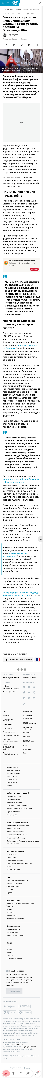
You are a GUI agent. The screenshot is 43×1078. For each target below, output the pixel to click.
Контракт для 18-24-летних (17, 835)
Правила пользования (11, 736)
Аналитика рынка (13, 929)
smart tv (9, 1012)
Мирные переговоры (14, 802)
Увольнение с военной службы (18, 825)
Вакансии (26, 736)
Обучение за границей (15, 918)
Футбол (18, 10)
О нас (5, 711)
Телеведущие (7, 728)
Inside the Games (19, 39)
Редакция (6, 715)
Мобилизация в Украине (17, 822)
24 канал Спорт (8, 10)
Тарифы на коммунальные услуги (19, 864)
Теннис (9, 952)
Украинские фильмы (14, 883)
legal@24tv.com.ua (29, 1047)
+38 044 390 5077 (29, 678)
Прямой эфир (12, 776)
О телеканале (7, 724)
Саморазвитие (12, 915)
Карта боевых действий (15, 799)
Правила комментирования (29, 722)
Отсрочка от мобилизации (16, 838)
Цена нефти (11, 854)
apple (25, 1006)
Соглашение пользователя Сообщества (28, 717)
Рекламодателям (9, 732)
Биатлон (10, 955)
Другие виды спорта (14, 958)
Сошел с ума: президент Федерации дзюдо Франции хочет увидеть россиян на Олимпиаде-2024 (31, 10)
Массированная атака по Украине (19, 809)
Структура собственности (28, 741)
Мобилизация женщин (15, 832)
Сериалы (10, 893)
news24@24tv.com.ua (11, 678)
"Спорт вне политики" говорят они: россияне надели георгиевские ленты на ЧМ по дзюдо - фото (21, 182)
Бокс (8, 946)
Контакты (26, 732)
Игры (25, 753)
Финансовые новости (15, 860)
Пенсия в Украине (13, 870)
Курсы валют (11, 857)
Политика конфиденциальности (10, 740)
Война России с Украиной (18, 793)
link (24, 687)
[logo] (15, 3)
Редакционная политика (8, 720)
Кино (9, 877)
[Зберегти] (37, 45)
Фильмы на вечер (13, 887)
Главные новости (13, 770)
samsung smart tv (25, 1012)
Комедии (10, 890)
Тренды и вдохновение (15, 935)
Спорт (9, 943)
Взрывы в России (13, 812)
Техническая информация (27, 728)
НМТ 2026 (10, 912)
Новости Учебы (13, 900)
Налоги (9, 867)
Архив (25, 745)
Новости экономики (15, 851)
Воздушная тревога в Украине (18, 805)
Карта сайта (27, 749)
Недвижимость (13, 926)
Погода (9, 786)
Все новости (12, 767)
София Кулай (13, 35)
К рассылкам (14, 991)
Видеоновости (12, 779)
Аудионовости (12, 783)
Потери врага (12, 815)
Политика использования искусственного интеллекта (8, 747)
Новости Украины (13, 773)
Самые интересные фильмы (17, 880)
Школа (9, 909)
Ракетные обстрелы (14, 796)
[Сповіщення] (40, 3)
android (9, 1006)
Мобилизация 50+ (13, 829)
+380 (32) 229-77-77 (16, 1044)
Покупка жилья (12, 932)
